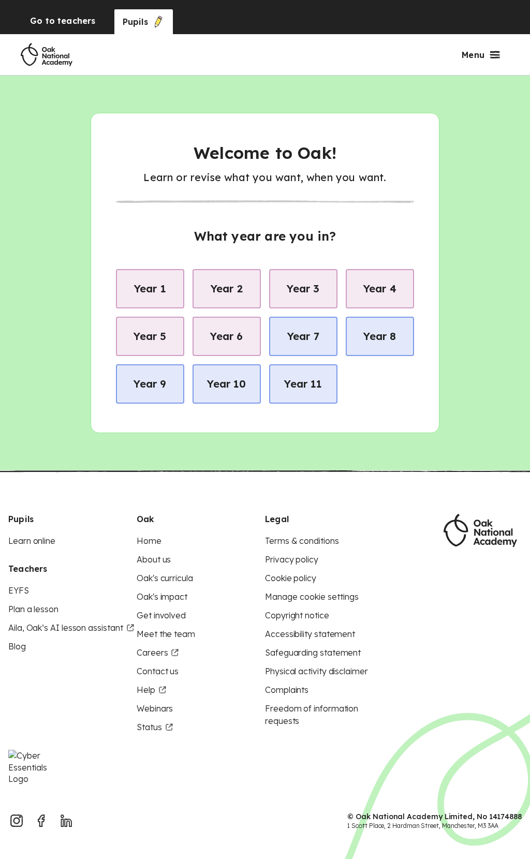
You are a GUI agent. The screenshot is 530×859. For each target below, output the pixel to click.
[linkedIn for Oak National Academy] (66, 820)
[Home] (47, 54)
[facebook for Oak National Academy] (41, 820)
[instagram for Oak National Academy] (16, 820)
